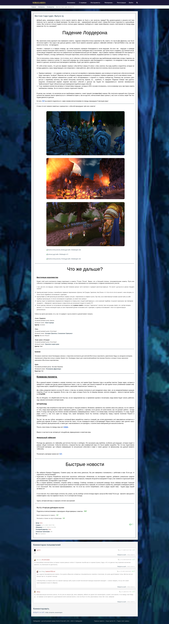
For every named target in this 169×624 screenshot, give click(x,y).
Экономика (71, 3)
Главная (33, 7)
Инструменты (95, 3)
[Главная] (39, 2)
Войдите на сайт (122, 554)
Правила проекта (99, 621)
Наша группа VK (110, 621)
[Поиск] (137, 2)
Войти (131, 3)
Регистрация (121, 3)
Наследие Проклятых (51, 333)
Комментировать (41, 609)
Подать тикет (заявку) (123, 621)
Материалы (109, 3)
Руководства (50, 7)
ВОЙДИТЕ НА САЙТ (38, 612)
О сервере (82, 3)
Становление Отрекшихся (65, 333)
